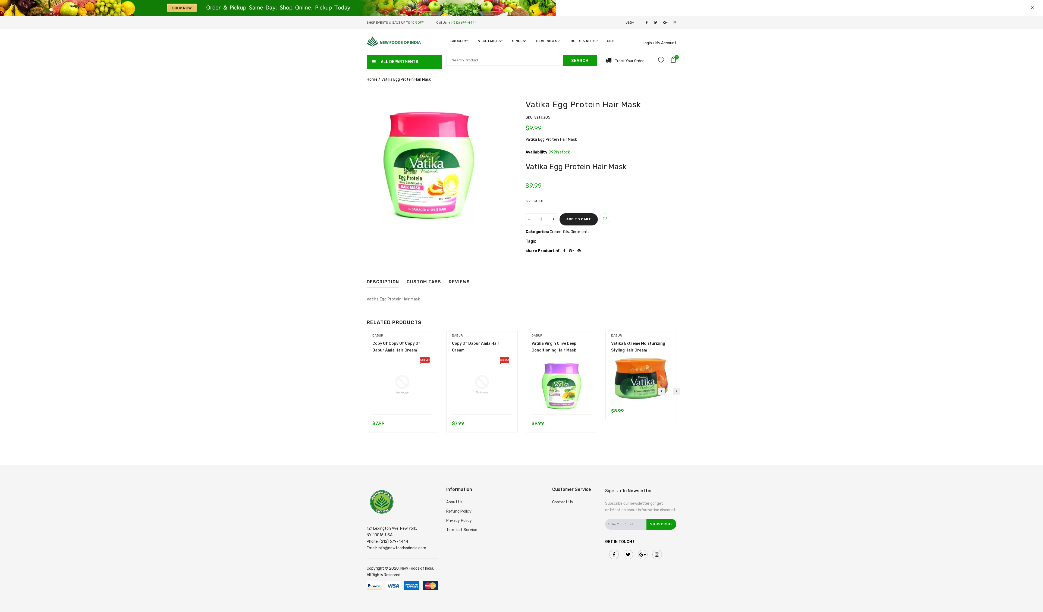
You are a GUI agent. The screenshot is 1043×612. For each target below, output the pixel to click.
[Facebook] (565, 251)
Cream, (556, 232)
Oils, (567, 232)
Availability (536, 152)
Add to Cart (578, 219)
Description (383, 282)
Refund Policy (459, 511)
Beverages (546, 41)
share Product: (540, 251)
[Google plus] (573, 251)
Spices (518, 41)
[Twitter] (559, 251)
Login (647, 43)
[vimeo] (580, 251)
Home (372, 79)
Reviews (459, 282)
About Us (454, 502)
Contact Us (562, 502)
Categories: (537, 232)
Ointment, (580, 232)
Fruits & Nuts (582, 41)
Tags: (531, 241)
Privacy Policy (459, 520)
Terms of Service (461, 530)
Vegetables (489, 41)
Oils (611, 41)
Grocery (458, 41)
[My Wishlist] (661, 61)
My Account (665, 43)
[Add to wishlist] (604, 218)
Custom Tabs (424, 282)
